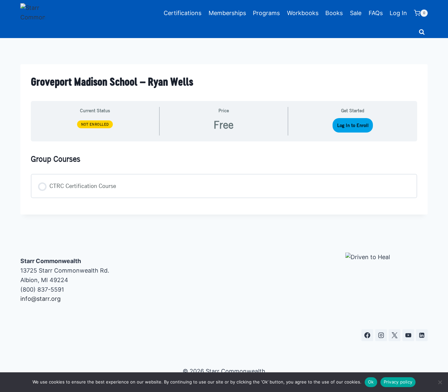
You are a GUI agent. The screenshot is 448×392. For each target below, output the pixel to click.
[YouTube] (408, 335)
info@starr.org (40, 298)
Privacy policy (398, 381)
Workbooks (302, 13)
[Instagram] (381, 335)
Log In (398, 13)
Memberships (227, 13)
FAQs (376, 13)
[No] (440, 382)
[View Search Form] (422, 32)
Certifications (182, 13)
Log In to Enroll (353, 125)
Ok (371, 381)
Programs (266, 13)
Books (334, 13)
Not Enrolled (95, 124)
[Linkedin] (422, 335)
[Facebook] (367, 335)
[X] (394, 335)
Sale (355, 13)
